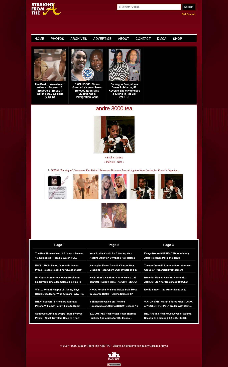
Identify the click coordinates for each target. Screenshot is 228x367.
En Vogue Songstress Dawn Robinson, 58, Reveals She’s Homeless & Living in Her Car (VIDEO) (124, 91)
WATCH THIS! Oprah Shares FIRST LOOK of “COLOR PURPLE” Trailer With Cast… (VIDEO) (168, 306)
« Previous (109, 161)
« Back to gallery (114, 157)
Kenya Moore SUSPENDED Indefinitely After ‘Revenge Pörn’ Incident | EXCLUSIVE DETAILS (166, 258)
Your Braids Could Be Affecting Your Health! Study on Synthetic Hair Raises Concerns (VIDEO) (112, 258)
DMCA (161, 38)
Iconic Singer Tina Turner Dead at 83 (165, 289)
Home (39, 38)
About (123, 38)
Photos (57, 38)
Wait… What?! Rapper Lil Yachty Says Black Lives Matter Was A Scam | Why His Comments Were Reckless (59, 294)
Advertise (102, 38)
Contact (143, 38)
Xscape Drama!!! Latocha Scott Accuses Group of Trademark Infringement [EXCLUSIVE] (167, 270)
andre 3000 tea (114, 108)
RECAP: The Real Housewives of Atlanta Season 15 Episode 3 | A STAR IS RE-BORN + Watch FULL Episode (167, 318)
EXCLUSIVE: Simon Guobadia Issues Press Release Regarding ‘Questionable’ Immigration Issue (87, 91)
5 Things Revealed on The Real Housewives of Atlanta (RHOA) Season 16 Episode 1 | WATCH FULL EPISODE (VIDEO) (114, 308)
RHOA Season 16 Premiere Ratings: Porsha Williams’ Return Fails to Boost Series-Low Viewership (57, 306)
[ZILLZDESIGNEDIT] (114, 358)
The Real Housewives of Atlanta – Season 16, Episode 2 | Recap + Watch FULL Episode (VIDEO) (50, 91)
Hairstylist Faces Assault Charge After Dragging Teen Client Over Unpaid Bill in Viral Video (113, 270)
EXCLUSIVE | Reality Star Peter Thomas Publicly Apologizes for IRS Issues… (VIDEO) (113, 318)
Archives (78, 38)
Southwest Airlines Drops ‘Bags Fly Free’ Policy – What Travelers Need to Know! (59, 316)
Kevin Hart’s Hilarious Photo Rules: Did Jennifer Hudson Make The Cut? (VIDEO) (113, 280)
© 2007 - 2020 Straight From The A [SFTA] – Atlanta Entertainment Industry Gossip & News (114, 346)
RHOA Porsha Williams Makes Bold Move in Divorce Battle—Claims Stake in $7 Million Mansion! (113, 294)
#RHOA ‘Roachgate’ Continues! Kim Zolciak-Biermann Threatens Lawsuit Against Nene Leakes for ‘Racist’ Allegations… (115, 170)
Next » (120, 161)
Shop (177, 38)
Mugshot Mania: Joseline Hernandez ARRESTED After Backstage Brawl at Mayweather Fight (166, 282)
